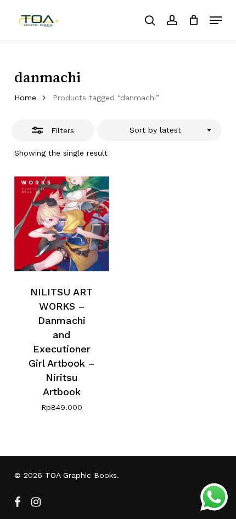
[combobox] (159, 130)
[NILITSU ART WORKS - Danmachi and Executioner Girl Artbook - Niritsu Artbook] (61, 223)
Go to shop (188, 253)
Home (25, 97)
